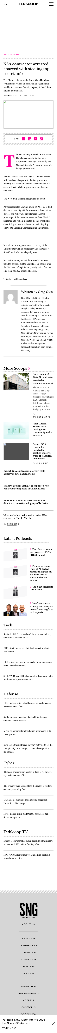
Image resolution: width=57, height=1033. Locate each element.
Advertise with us (28, 993)
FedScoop (28, 938)
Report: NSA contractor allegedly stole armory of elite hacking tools (24, 472)
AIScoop (28, 973)
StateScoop (28, 959)
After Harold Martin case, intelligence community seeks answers (42, 429)
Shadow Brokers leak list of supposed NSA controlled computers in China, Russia (26, 487)
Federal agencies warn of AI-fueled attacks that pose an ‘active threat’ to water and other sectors (41, 573)
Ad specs (28, 1000)
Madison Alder (41, 417)
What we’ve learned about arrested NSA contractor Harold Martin (25, 517)
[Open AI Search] (9, 3)
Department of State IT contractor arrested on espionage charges (43, 379)
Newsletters (28, 986)
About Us (28, 924)
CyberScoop (28, 952)
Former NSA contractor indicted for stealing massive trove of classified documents (42, 451)
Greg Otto (11, 95)
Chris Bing (42, 463)
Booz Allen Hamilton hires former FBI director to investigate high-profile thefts (26, 502)
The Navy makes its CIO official (41, 588)
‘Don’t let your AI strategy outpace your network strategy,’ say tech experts (41, 608)
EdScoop (28, 966)
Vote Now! (9, 1028)
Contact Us (28, 1007)
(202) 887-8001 (28, 1014)
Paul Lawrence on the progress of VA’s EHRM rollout (41, 552)
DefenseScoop (28, 945)
